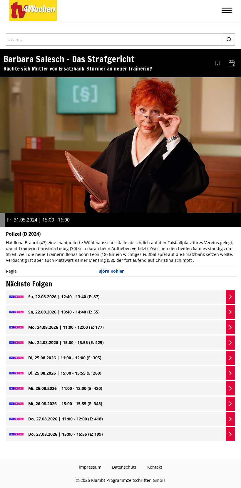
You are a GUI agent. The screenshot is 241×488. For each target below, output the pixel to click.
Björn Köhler (111, 271)
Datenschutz (124, 467)
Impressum (90, 467)
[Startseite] (33, 10)
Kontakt (154, 467)
